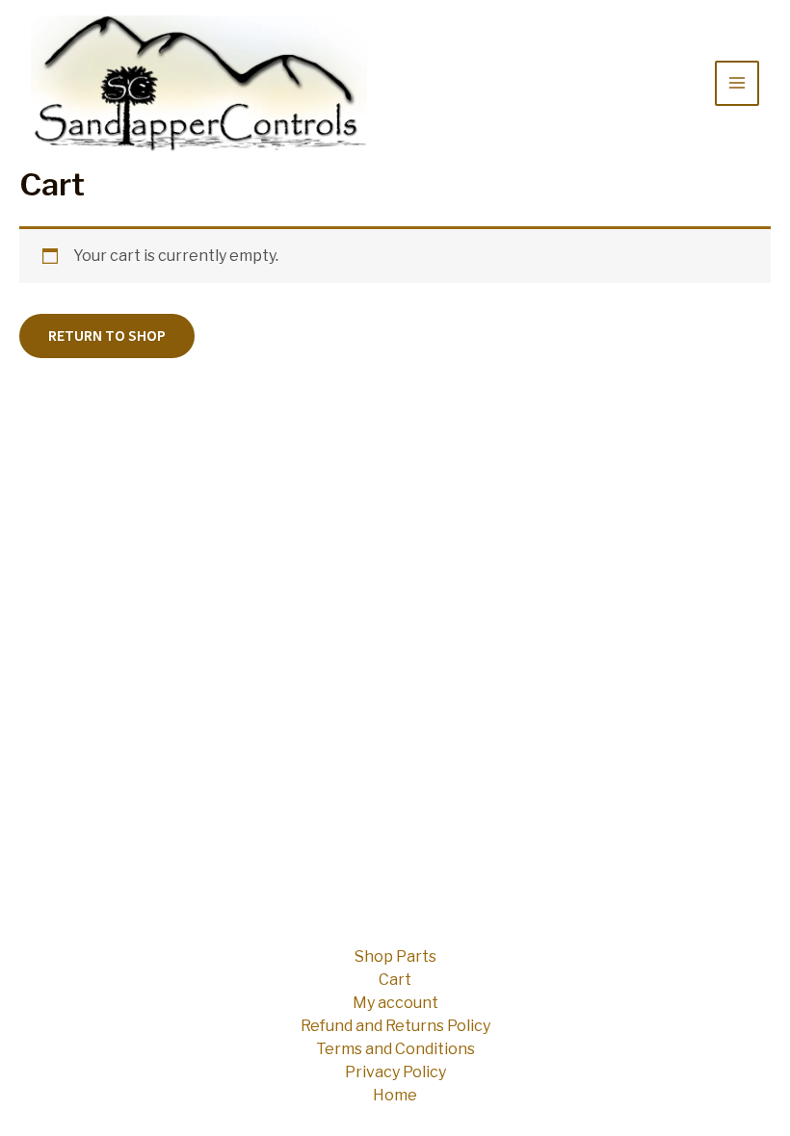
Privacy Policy (395, 1072)
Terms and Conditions (395, 1049)
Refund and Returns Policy (395, 1026)
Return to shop (107, 336)
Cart (395, 979)
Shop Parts (395, 956)
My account (395, 1003)
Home (395, 1095)
